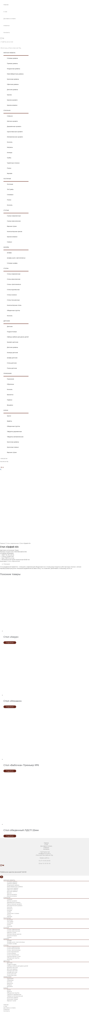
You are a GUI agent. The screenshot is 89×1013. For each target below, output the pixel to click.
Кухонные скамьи (13, 447)
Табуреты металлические (15, 437)
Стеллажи (10, 194)
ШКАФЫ (6, 247)
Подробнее (10, 642)
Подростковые (12, 331)
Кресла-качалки (12, 105)
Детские (10, 326)
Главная (5, 4)
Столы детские (12, 363)
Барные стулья (12, 226)
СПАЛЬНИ (6, 110)
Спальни (10, 116)
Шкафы (9, 253)
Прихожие (10, 379)
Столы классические (13, 279)
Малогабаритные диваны (15, 74)
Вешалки (10, 405)
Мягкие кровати (12, 121)
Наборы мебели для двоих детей (18, 337)
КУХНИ (5, 410)
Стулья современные (14, 216)
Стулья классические (14, 221)
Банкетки (10, 394)
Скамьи (9, 242)
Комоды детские (12, 352)
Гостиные (10, 184)
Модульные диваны (13, 68)
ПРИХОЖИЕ (7, 373)
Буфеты (9, 421)
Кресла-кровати (12, 100)
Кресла (9, 95)
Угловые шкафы (12, 263)
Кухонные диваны (13, 79)
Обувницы (10, 384)
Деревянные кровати (14, 126)
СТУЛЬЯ (6, 210)
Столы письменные (13, 300)
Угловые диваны (12, 58)
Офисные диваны (13, 84)
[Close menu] (1, 877)
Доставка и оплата (9, 18)
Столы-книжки (12, 295)
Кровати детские (12, 342)
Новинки (6, 25)
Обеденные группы (13, 310)
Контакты (6, 32)
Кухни (9, 416)
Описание (6, 564)
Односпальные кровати (15, 131)
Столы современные (13, 274)
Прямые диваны (12, 63)
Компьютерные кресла (14, 231)
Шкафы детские (12, 358)
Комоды (9, 152)
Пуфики (9, 400)
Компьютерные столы (14, 305)
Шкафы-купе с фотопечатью (16, 258)
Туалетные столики (13, 163)
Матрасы (10, 147)
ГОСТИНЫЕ (7, 178)
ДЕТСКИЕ (6, 321)
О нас (5, 11)
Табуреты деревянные (14, 431)
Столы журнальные (13, 289)
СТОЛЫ (5, 268)
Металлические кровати (15, 137)
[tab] (46, 564)
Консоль (9, 142)
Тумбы (9, 158)
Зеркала (9, 173)
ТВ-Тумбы (10, 189)
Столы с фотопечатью (14, 284)
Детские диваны (12, 89)
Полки (9, 168)
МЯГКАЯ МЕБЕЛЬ (9, 52)
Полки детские (12, 368)
